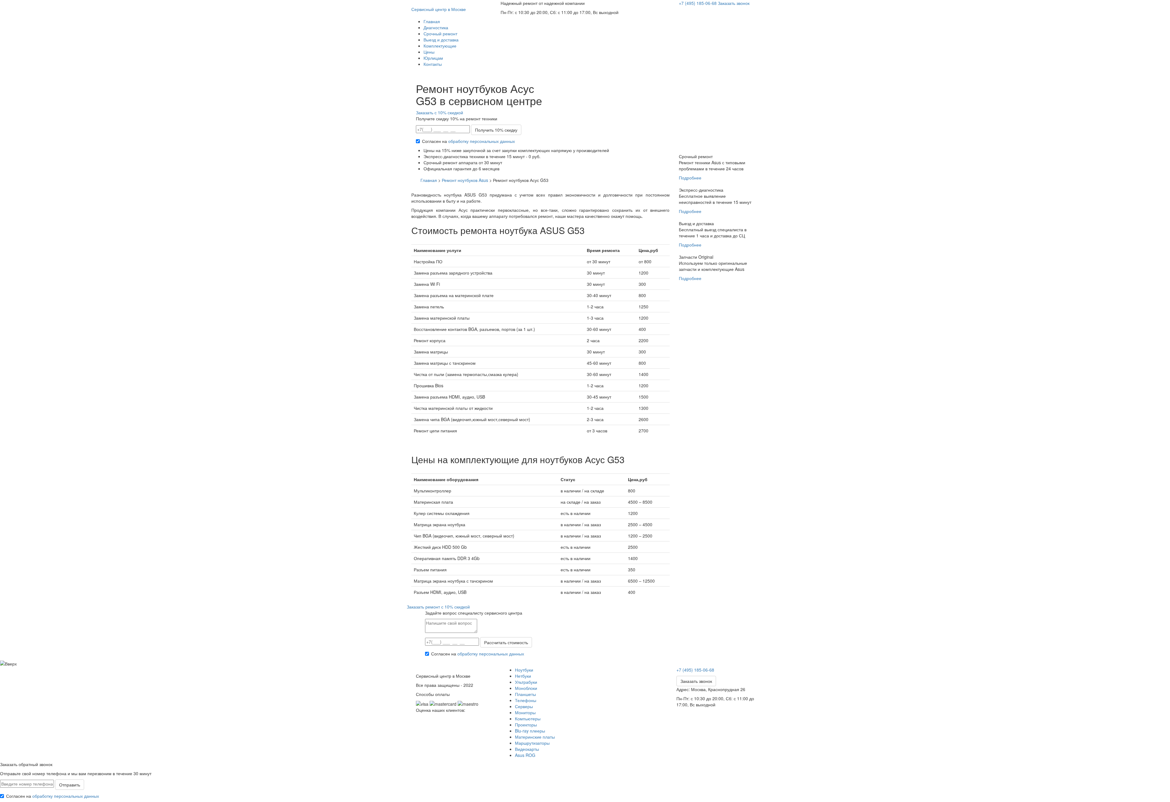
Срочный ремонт (440, 33)
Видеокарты (527, 749)
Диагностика (436, 27)
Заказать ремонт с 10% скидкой (438, 607)
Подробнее (690, 178)
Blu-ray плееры (530, 731)
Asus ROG (525, 755)
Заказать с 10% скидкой (439, 112)
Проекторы (526, 725)
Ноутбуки (524, 670)
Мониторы (525, 712)
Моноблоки (526, 688)
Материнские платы (535, 737)
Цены (429, 52)
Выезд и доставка (441, 40)
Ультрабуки (526, 682)
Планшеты (525, 694)
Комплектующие (440, 46)
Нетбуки (523, 676)
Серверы (524, 706)
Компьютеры (528, 718)
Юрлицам (433, 58)
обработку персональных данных (481, 141)
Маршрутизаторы (532, 743)
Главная (432, 21)
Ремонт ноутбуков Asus (465, 180)
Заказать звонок (734, 3)
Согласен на (468, 141)
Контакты (433, 64)
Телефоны (525, 700)
